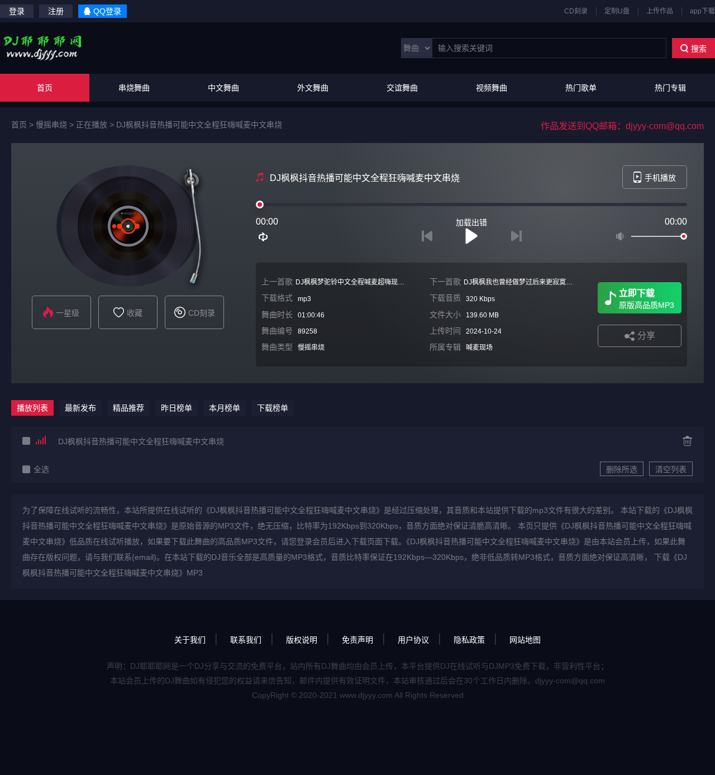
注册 (56, 11)
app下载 (702, 11)
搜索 (699, 48)
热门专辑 (670, 87)
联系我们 (245, 639)
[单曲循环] (264, 236)
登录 (17, 11)
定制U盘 (617, 11)
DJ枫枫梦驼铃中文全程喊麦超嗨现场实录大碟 (363, 282)
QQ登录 (107, 11)
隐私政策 (469, 639)
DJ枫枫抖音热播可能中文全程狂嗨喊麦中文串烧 (199, 124)
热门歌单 (581, 87)
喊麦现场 (479, 347)
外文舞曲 (312, 87)
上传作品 (659, 11)
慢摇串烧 (51, 124)
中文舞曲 (223, 87)
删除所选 (621, 469)
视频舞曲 (491, 87)
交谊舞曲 (402, 87)
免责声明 (357, 639)
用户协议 (413, 639)
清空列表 (671, 469)
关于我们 (190, 639)
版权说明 (301, 639)
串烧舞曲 (134, 87)
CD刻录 (576, 11)
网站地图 (525, 639)
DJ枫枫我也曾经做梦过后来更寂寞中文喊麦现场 (535, 282)
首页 (45, 87)
